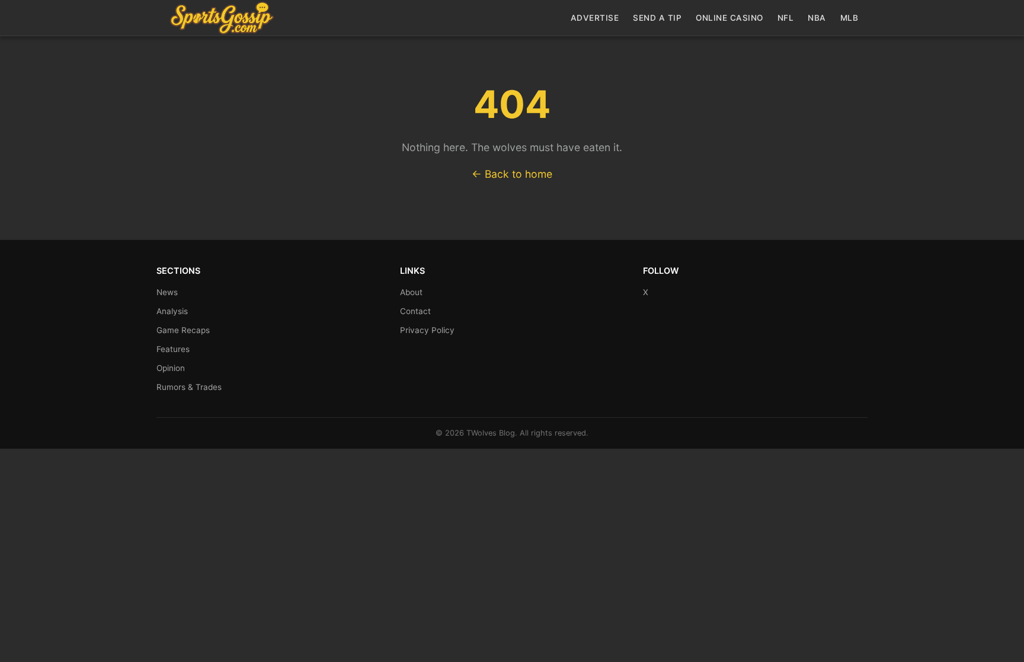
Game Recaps (183, 330)
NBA (817, 18)
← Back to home (512, 174)
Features (173, 349)
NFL (785, 18)
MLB (849, 18)
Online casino (729, 18)
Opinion (170, 368)
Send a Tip (657, 18)
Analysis (172, 311)
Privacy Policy (427, 330)
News (167, 292)
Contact (415, 311)
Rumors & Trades (189, 387)
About (411, 292)
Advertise (595, 18)
